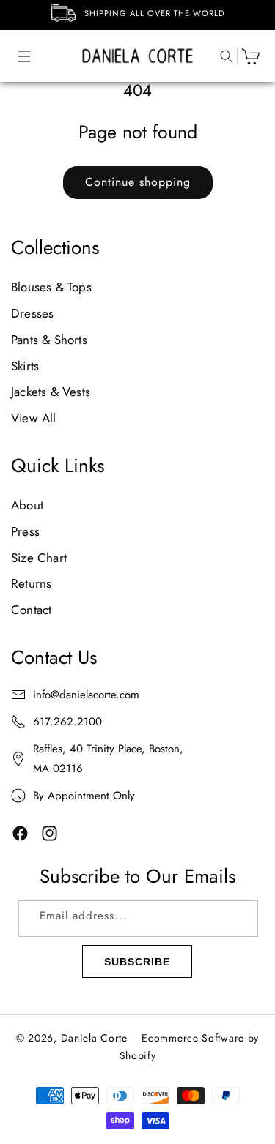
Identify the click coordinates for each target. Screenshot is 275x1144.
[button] (17, 56)
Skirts (25, 366)
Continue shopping (138, 181)
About (27, 505)
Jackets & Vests (50, 391)
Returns (31, 583)
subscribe (137, 962)
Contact (31, 609)
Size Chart (39, 558)
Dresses (32, 313)
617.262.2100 (67, 722)
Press (25, 531)
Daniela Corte (94, 1038)
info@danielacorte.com (86, 695)
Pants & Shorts (49, 339)
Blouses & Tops (51, 287)
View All (33, 418)
